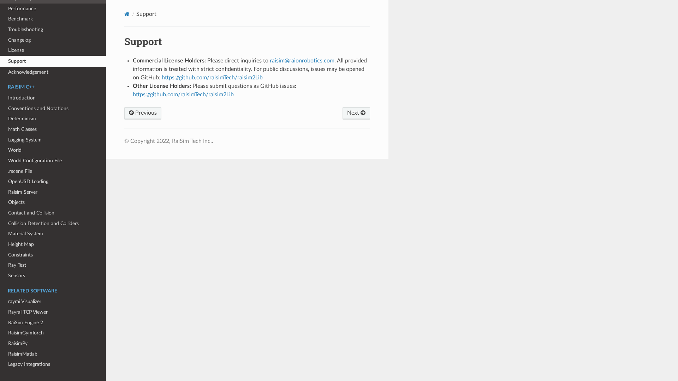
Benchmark (20, 19)
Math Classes (22, 129)
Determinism (22, 118)
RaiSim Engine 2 (25, 322)
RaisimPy (18, 343)
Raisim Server (22, 192)
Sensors (16, 275)
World (15, 150)
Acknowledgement (28, 72)
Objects (16, 202)
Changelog (19, 40)
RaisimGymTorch (26, 332)
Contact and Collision (31, 213)
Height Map (21, 244)
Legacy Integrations (29, 364)
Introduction (22, 98)
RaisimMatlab (22, 354)
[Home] (127, 14)
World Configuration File (35, 160)
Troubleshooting (25, 29)
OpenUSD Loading (28, 181)
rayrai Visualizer (24, 301)
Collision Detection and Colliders (43, 223)
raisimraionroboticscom (302, 61)
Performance (22, 8)
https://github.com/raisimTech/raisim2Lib (212, 77)
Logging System (25, 140)
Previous (145, 113)
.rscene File (20, 171)
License (16, 50)
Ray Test (17, 265)
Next (354, 113)
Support (17, 61)
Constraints (20, 255)
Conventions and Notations (38, 108)
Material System (25, 233)
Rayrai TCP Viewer (28, 312)
